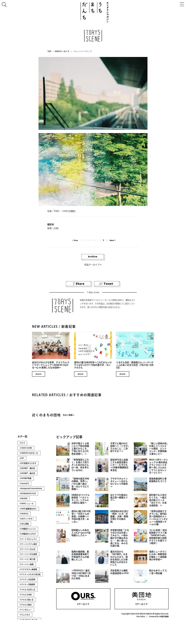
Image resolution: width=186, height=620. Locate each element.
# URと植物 (24, 524)
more (39, 374)
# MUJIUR (23, 498)
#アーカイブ (83, 604)
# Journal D (24, 483)
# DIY (22, 458)
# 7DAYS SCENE (26, 448)
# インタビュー (26, 610)
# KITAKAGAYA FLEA (28, 493)
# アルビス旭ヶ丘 (26, 600)
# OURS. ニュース (26, 503)
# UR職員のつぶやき (28, 534)
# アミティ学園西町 (27, 584)
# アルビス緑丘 (26, 605)
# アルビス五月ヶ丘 (27, 590)
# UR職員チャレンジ (28, 529)
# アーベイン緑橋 (26, 564)
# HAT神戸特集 (25, 478)
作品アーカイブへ (93, 265)
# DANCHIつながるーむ (29, 453)
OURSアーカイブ (62, 51)
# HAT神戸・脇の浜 (27, 473)
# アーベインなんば (27, 549)
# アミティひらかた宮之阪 (30, 574)
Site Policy (140, 616)
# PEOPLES (24, 514)
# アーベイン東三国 (27, 559)
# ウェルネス (25, 615)
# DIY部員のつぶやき (28, 463)
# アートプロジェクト (28, 539)
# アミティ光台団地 (27, 579)
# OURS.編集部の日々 (28, 509)
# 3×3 (22, 443)
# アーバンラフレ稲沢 (28, 544)
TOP (49, 51)
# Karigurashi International (31, 488)
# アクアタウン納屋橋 (28, 569)
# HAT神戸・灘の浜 (27, 468)
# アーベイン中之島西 (28, 554)
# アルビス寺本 (26, 595)
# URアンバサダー (27, 519)
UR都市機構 (164, 616)
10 (107, 240)
